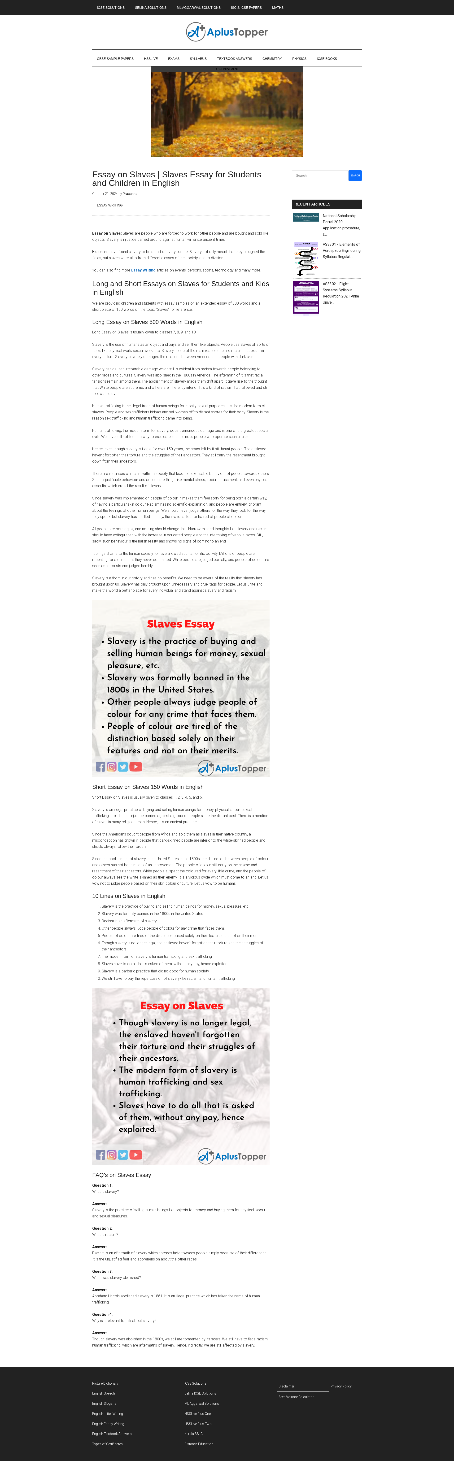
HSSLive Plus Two (198, 1424)
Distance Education (198, 1444)
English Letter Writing (107, 1414)
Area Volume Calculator (296, 1397)
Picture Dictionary (105, 1383)
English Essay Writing (108, 1424)
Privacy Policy (341, 1386)
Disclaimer (286, 1386)
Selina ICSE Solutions (200, 1393)
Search (355, 175)
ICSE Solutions (195, 1383)
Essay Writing (110, 205)
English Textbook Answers (112, 1434)
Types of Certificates (107, 1444)
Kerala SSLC (193, 1434)
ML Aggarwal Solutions (201, 1403)
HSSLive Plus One (197, 1414)
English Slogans (104, 1403)
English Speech (103, 1393)
